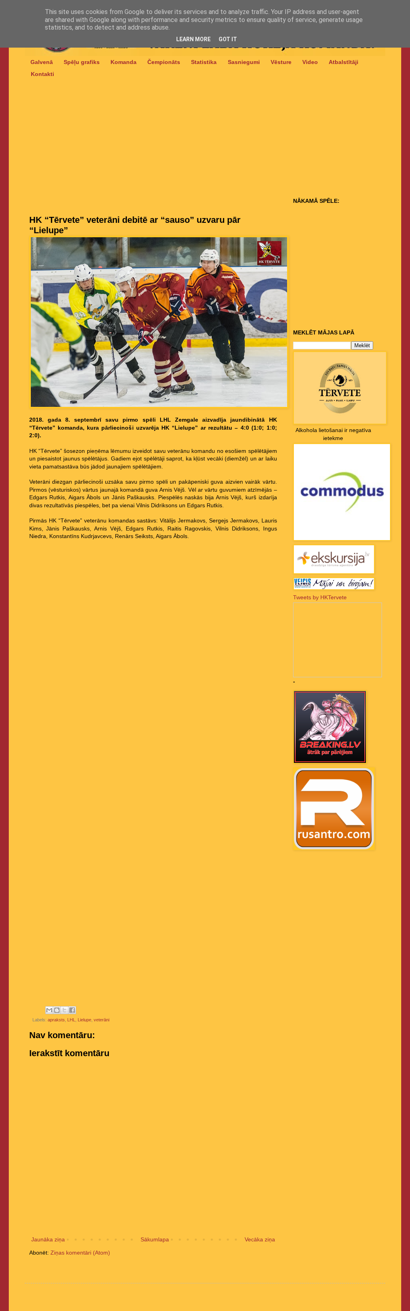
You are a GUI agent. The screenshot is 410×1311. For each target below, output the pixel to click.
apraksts (56, 1019)
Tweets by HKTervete (320, 597)
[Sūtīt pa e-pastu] (49, 1010)
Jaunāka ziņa (48, 1239)
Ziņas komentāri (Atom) (80, 1252)
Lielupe (84, 1019)
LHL (71, 1019)
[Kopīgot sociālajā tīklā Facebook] (72, 1010)
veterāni (101, 1019)
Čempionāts (163, 62)
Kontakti (42, 74)
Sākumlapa (155, 1239)
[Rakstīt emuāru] (57, 1010)
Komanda (124, 62)
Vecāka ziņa (260, 1239)
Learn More (193, 39)
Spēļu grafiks (82, 62)
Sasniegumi (244, 62)
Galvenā (41, 62)
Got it (228, 39)
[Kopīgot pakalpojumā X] (64, 1010)
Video (310, 62)
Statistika (204, 62)
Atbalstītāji (343, 62)
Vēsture (281, 62)
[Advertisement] (153, 154)
